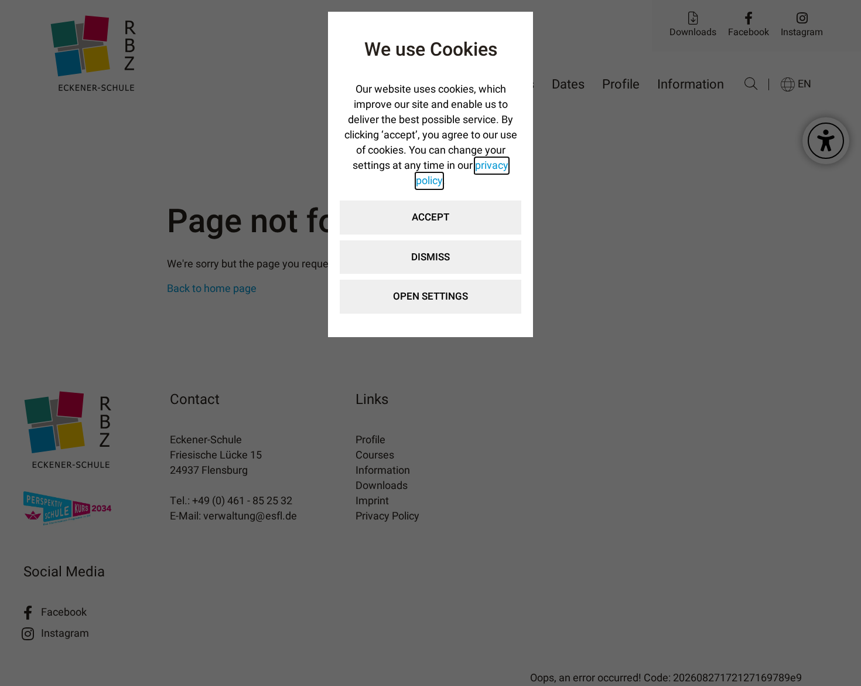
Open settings (430, 296)
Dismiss (430, 257)
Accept (430, 217)
